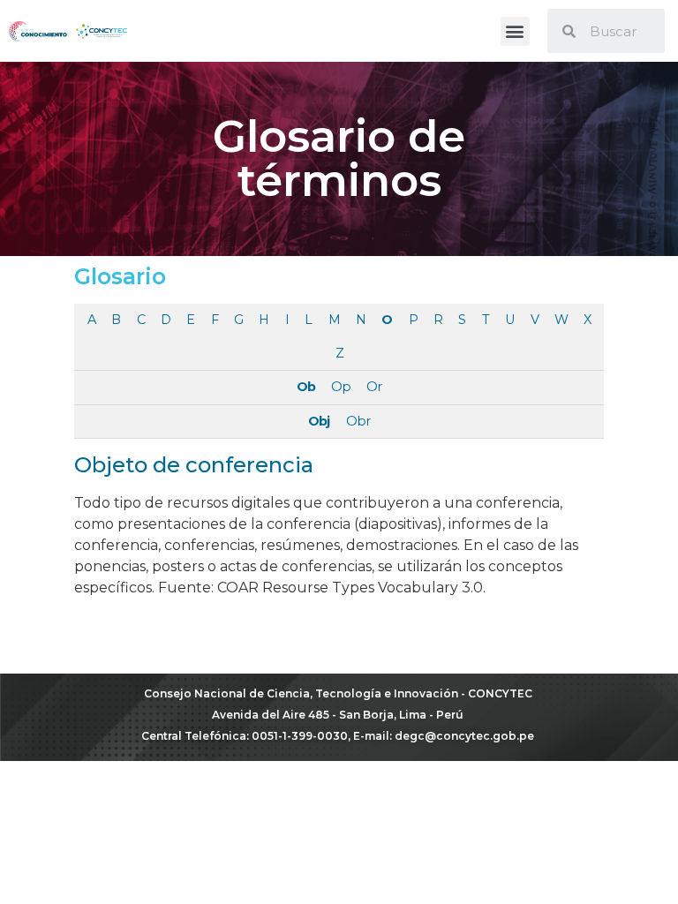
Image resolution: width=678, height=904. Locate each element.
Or (373, 387)
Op (340, 387)
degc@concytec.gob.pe (464, 735)
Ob (306, 387)
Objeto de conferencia (193, 465)
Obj (318, 421)
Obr (358, 421)
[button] (515, 31)
